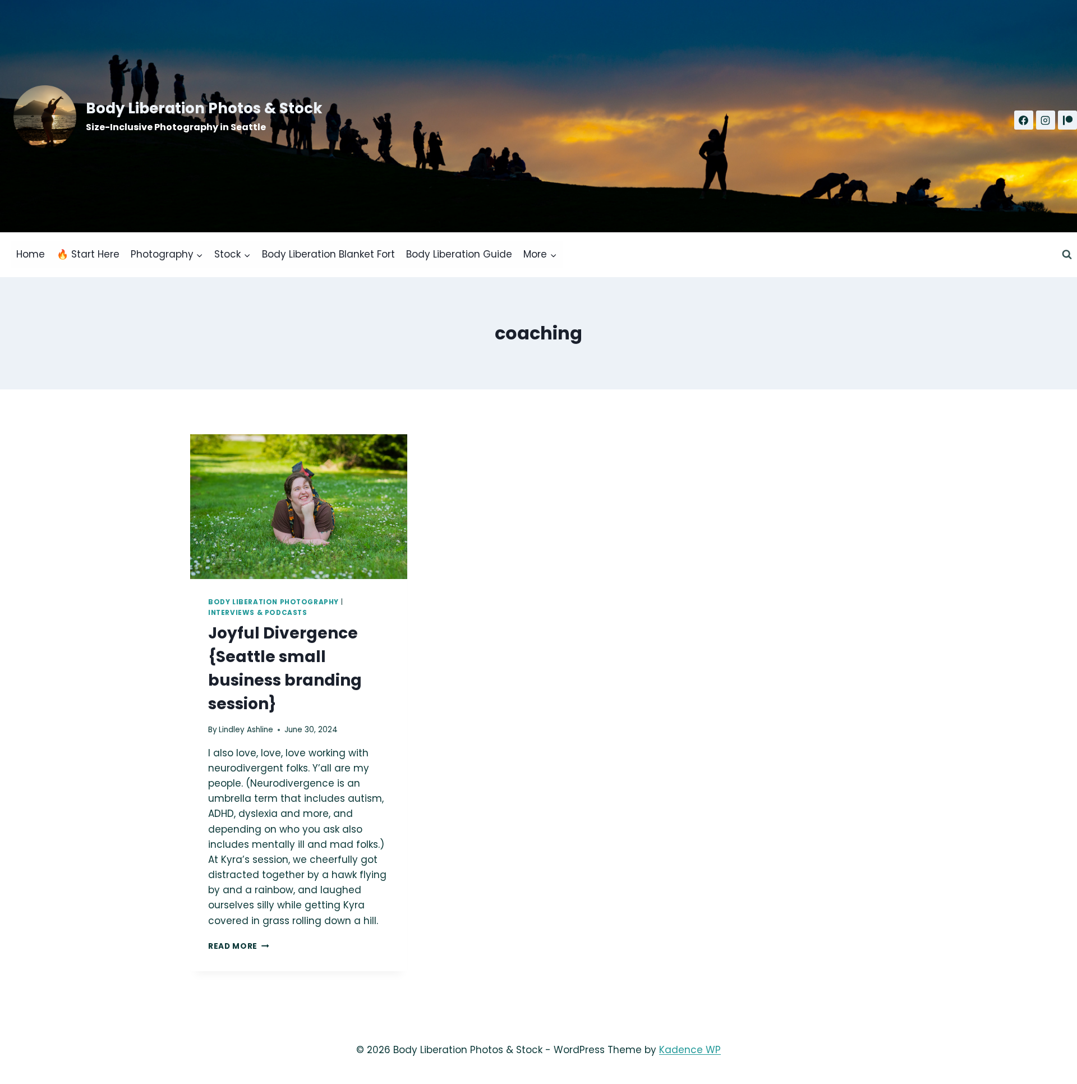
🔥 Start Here (88, 254)
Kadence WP (690, 1050)
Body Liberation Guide (459, 254)
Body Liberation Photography (273, 602)
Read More (238, 946)
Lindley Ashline (246, 729)
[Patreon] (1067, 120)
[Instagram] (1045, 120)
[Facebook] (1023, 120)
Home (30, 254)
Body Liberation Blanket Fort (328, 254)
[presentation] (298, 506)
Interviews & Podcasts (257, 612)
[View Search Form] (1067, 255)
